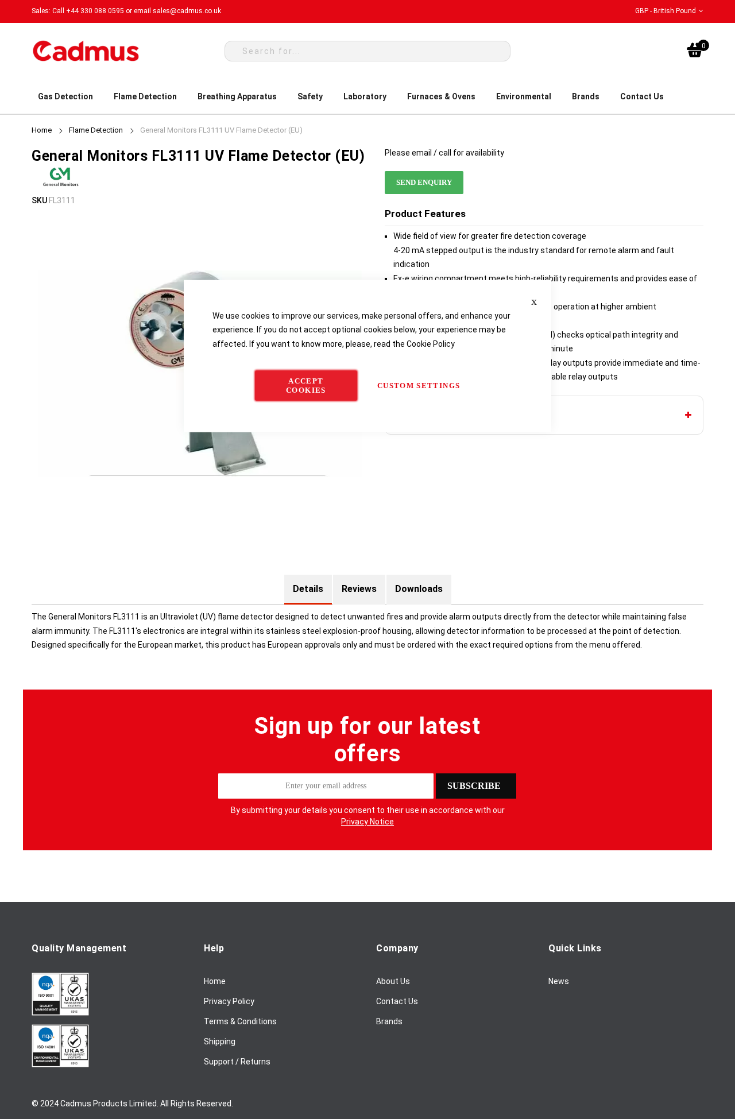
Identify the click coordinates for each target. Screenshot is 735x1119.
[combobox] (367, 51)
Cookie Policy (431, 343)
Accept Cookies (306, 385)
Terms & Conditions (240, 1021)
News (558, 981)
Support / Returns (237, 1061)
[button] (669, 11)
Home (42, 130)
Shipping (219, 1041)
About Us (393, 981)
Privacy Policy (229, 1001)
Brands (389, 1021)
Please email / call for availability (444, 152)
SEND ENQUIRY (424, 182)
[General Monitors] (60, 186)
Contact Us (397, 1001)
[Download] (60, 1012)
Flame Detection (96, 130)
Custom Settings (418, 385)
